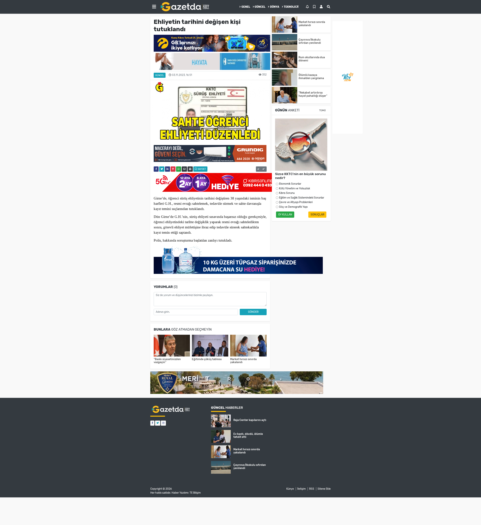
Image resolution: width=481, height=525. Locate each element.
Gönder (253, 311)
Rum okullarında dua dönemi (312, 59)
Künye (290, 488)
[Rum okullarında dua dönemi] (284, 60)
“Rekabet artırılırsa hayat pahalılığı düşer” (313, 94)
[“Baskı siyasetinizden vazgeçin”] (172, 346)
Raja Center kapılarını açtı (249, 420)
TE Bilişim (195, 492)
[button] (154, 7)
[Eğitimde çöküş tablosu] (210, 346)
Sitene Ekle (324, 488)
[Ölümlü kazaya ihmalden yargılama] (284, 77)
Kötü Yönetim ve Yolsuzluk (294, 188)
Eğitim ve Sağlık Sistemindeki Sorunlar (301, 197)
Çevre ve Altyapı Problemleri (296, 202)
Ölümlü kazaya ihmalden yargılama (311, 76)
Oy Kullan (285, 214)
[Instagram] (163, 423)
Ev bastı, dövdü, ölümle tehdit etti (248, 435)
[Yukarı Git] (471, 515)
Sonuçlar (317, 214)
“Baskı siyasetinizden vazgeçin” (167, 361)
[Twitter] (157, 423)
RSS (311, 488)
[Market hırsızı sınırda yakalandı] (248, 346)
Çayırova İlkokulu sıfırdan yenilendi (310, 41)
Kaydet (201, 169)
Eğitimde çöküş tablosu (207, 359)
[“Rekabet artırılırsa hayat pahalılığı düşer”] (284, 95)
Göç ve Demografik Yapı (293, 206)
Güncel (260, 6)
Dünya (274, 6)
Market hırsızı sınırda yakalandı (243, 361)
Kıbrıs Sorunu (287, 193)
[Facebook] (152, 423)
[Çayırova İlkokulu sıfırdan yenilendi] (284, 42)
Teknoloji (291, 6)
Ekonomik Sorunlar (290, 183)
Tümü (322, 110)
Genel (245, 6)
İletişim (301, 488)
